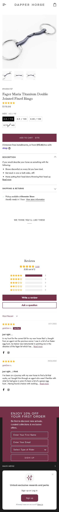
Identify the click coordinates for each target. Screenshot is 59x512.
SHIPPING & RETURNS (13, 188)
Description (9, 157)
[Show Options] (45, 450)
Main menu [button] (8, 466)
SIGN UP (29, 457)
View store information (35, 199)
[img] (8, 324)
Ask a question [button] (29, 305)
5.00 (37, 266)
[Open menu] (6, 4)
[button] (8, 103)
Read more (6, 179)
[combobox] (28, 450)
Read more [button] (38, 346)
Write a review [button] (29, 297)
